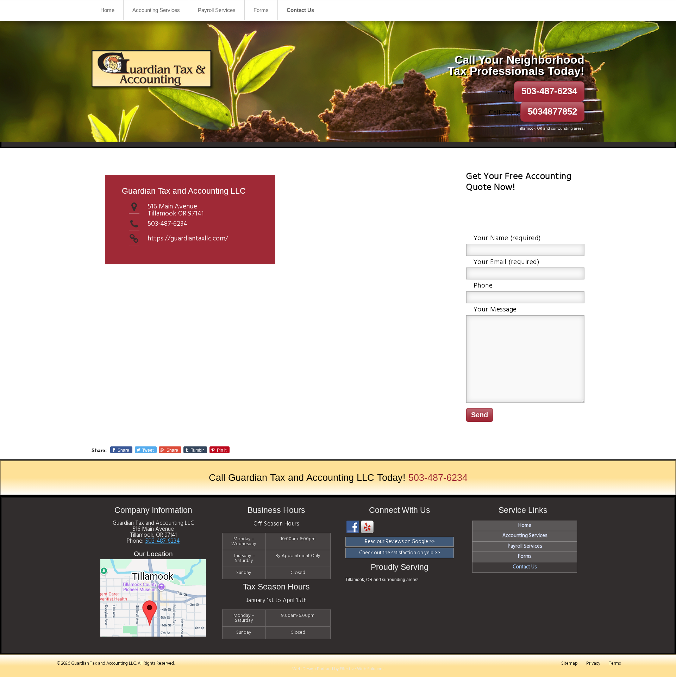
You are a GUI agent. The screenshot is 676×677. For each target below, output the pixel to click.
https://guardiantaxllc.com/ (188, 238)
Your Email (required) (507, 262)
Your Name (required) (507, 238)
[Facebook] (352, 527)
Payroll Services (217, 10)
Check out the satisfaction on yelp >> (399, 553)
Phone (483, 285)
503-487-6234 (549, 91)
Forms (261, 10)
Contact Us (300, 10)
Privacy (593, 663)
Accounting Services (156, 10)
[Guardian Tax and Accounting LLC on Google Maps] (153, 635)
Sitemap (569, 663)
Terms (615, 663)
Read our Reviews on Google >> (400, 542)
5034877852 (552, 111)
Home (107, 10)
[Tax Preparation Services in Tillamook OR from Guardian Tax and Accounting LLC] (153, 71)
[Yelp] (367, 527)
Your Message (495, 309)
